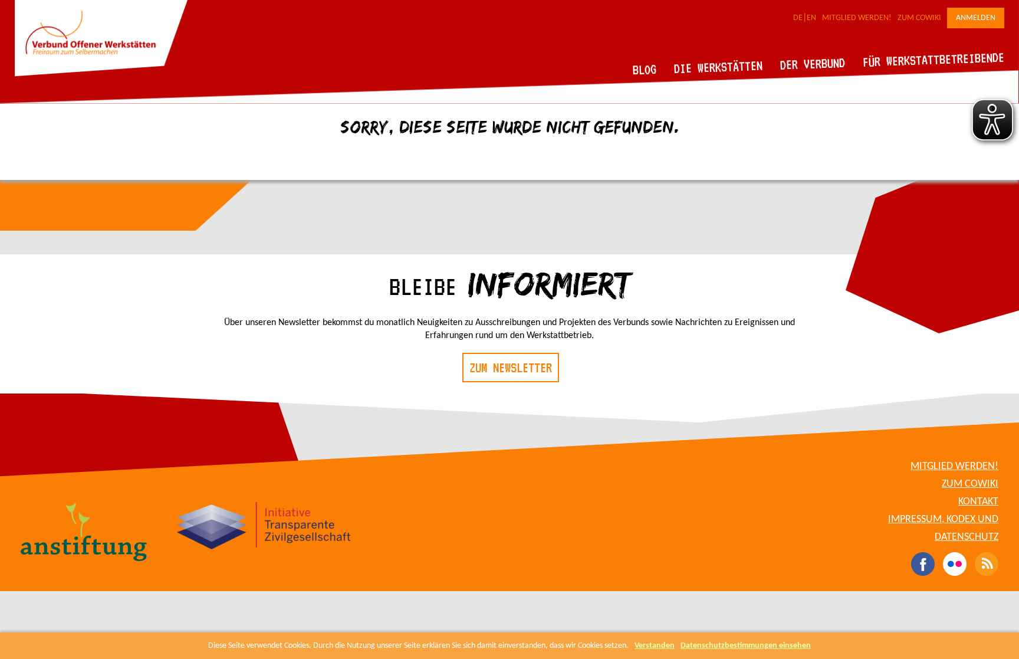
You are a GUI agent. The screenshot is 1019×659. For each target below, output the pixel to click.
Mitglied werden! (857, 18)
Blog (645, 69)
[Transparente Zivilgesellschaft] (264, 527)
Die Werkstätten (718, 67)
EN (811, 18)
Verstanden (655, 645)
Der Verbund (813, 64)
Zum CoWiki (919, 18)
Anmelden (975, 18)
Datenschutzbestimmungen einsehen (746, 645)
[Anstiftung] (84, 533)
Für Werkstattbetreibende (933, 59)
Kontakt (978, 501)
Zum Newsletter (510, 367)
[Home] (101, 74)
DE (798, 18)
